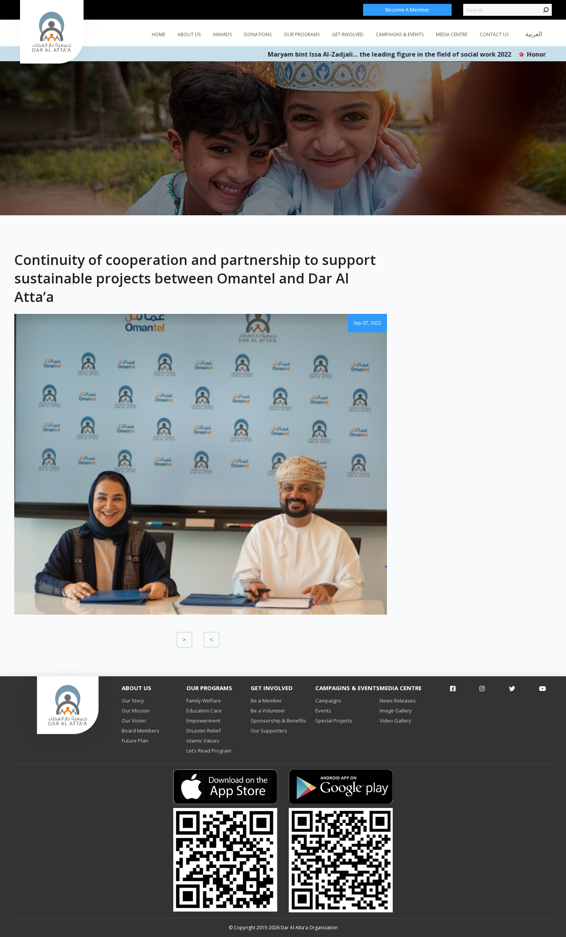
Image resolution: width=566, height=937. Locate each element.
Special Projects (333, 720)
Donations (257, 34)
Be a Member (266, 700)
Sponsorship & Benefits (278, 720)
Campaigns (328, 700)
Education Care (204, 710)
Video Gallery (395, 720)
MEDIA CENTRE (451, 34)
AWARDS (222, 34)
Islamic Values (202, 740)
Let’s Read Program (208, 750)
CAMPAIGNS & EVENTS (400, 34)
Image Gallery (396, 710)
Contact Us (494, 34)
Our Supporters (269, 730)
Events (323, 710)
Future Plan (135, 740)
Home (158, 34)
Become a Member (407, 9)
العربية (533, 34)
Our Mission (136, 710)
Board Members (140, 730)
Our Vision (134, 720)
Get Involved (347, 34)
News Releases (398, 700)
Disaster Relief (203, 730)
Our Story (133, 700)
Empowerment (203, 720)
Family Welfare (203, 700)
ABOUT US (189, 34)
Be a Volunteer (268, 710)
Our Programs (302, 34)
